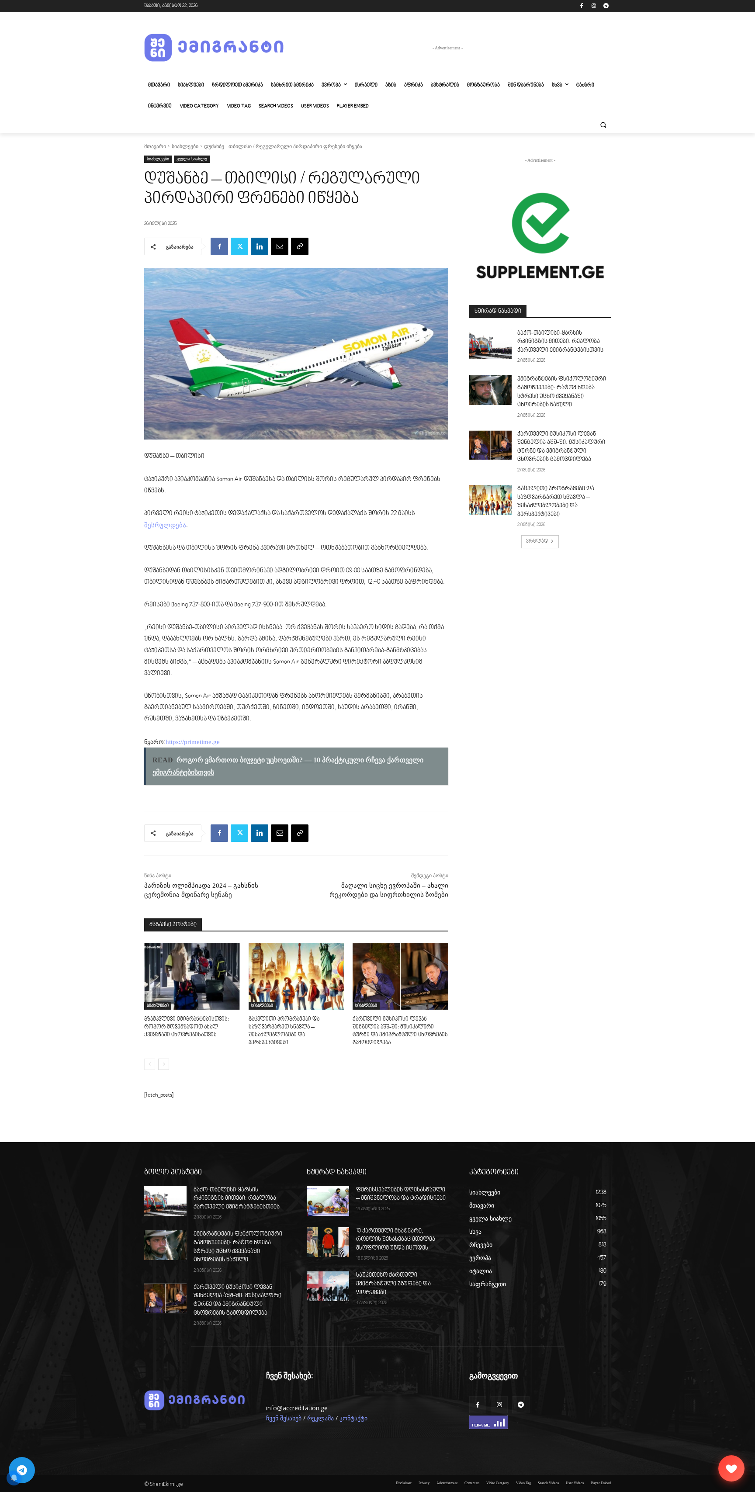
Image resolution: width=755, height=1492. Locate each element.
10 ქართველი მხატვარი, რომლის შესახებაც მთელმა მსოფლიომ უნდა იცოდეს (395, 1239)
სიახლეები (185, 146)
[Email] (279, 246)
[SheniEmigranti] (214, 47)
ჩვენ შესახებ (283, 1418)
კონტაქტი (353, 1418)
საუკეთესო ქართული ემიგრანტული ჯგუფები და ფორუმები (393, 1283)
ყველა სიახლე (192, 158)
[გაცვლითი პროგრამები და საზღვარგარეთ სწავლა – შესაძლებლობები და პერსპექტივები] (296, 976)
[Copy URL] (299, 246)
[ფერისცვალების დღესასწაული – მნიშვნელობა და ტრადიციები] (328, 1201)
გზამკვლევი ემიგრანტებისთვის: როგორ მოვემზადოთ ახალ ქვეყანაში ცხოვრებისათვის (186, 1027)
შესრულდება (165, 525)
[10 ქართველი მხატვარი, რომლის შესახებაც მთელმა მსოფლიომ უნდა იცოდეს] (328, 1242)
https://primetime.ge (193, 741)
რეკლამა (320, 1418)
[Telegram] (606, 6)
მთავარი (155, 146)
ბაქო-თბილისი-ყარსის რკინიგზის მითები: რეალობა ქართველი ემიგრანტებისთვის (560, 341)
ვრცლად (537, 541)
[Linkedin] (259, 246)
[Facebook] (582, 6)
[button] (603, 125)
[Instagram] (594, 6)
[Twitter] (239, 246)
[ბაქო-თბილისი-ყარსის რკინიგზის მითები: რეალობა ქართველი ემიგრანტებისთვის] (490, 344)
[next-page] (163, 1064)
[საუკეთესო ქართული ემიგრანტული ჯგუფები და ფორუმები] (328, 1286)
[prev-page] (149, 1064)
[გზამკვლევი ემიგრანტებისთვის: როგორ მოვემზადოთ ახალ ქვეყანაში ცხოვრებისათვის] (192, 976)
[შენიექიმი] (731, 1468)
